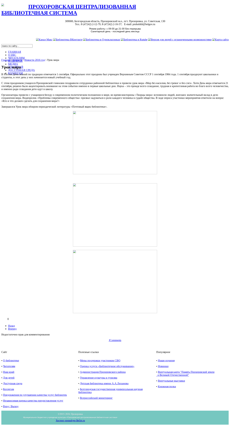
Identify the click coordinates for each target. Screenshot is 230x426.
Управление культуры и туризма (98, 377)
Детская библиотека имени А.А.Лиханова (104, 383)
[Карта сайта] (220, 39)
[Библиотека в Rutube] (134, 39)
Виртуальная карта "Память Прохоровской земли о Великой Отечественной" (185, 373)
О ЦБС (12, 54)
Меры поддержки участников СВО (100, 360)
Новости (17, 60)
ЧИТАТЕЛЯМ (16, 57)
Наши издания (166, 360)
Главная (5, 60)
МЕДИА (13, 64)
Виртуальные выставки (171, 380)
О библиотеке (11, 360)
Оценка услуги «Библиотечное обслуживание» (107, 366)
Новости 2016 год (34, 60)
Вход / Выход (10, 406)
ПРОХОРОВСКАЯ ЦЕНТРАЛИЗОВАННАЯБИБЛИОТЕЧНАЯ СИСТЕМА (68, 10)
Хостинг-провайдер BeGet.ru (70, 420)
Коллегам (8, 389)
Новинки (163, 366)
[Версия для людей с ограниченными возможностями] (180, 39)
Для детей (8, 377)
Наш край (8, 372)
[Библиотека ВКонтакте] (68, 39)
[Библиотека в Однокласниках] (101, 39)
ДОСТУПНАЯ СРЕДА (21, 70)
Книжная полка (167, 386)
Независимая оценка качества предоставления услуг (33, 400)
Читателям (9, 366)
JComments (115, 340)
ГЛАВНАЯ (14, 51)
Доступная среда (12, 383)
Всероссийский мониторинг (96, 397)
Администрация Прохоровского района (103, 372)
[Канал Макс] (44, 39)
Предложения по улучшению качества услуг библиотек (35, 394)
